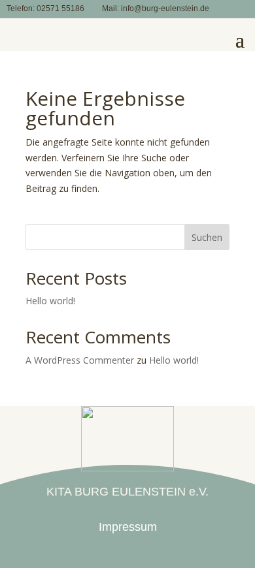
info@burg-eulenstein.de (165, 8)
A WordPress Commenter (80, 360)
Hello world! (50, 300)
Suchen (207, 237)
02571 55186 (60, 8)
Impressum (128, 526)
